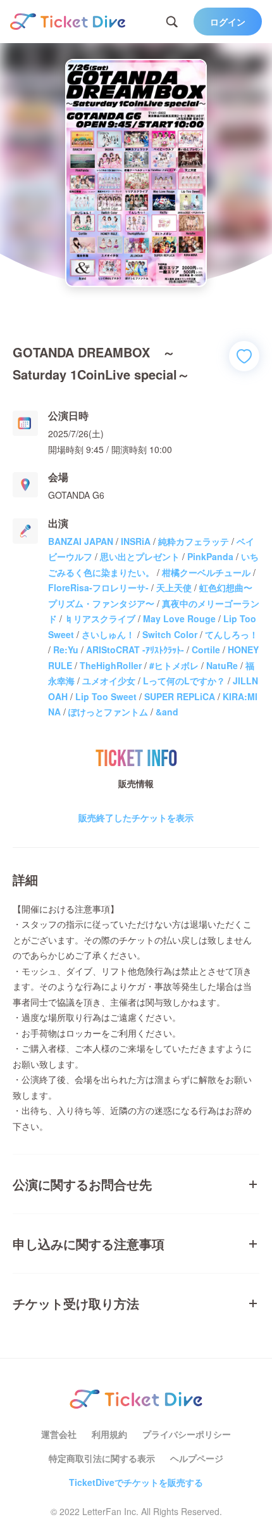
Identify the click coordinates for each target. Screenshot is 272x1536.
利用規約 (109, 1434)
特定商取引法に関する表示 (102, 1458)
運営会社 (59, 1434)
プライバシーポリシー (186, 1434)
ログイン (227, 21)
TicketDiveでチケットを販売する (136, 1482)
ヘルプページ (196, 1458)
